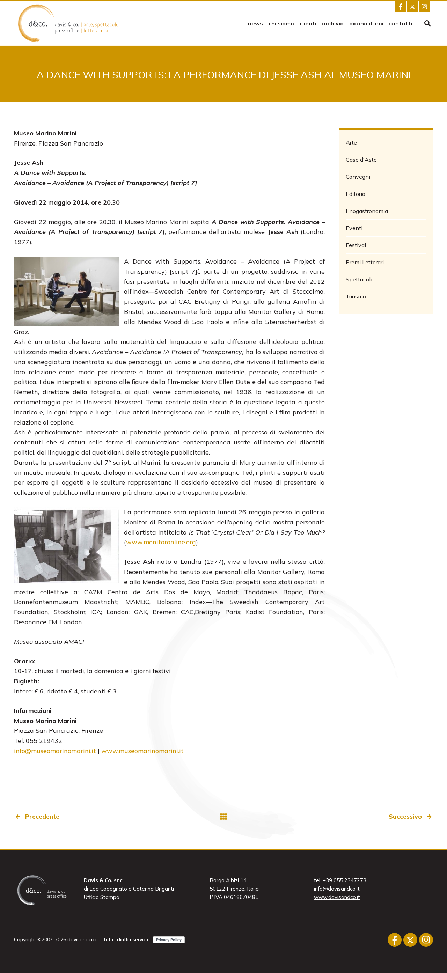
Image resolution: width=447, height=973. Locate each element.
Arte (351, 142)
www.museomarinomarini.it (142, 751)
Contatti (400, 23)
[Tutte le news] (223, 816)
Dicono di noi (366, 23)
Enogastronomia (367, 210)
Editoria (355, 193)
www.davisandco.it (337, 897)
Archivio (333, 23)
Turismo (356, 296)
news (255, 23)
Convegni (358, 176)
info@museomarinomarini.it (55, 751)
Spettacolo (360, 279)
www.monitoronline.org (161, 542)
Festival (356, 245)
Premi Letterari (365, 262)
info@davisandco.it (337, 888)
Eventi (354, 227)
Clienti (308, 23)
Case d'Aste (361, 159)
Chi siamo (281, 23)
